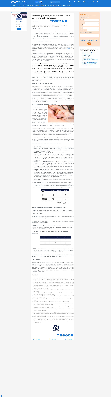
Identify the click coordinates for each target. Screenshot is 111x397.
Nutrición (36, 5)
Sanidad (20, 5)
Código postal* (83, 30)
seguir (18, 28)
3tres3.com (20, 1)
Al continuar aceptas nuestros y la (89, 40)
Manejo (55, 5)
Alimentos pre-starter (86, 55)
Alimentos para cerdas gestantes (89, 62)
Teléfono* (82, 22)
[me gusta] (33, 339)
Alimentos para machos (87, 64)
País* (81, 27)
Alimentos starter (86, 56)
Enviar (89, 43)
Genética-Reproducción (46, 5)
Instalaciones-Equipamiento (64, 5)
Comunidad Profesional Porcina (22, 3)
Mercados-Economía (28, 5)
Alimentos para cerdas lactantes (89, 63)
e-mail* (81, 24)
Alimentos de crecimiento (87, 58)
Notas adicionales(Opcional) (86, 32)
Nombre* (82, 19)
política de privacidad (92, 40)
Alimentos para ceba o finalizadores (90, 59)
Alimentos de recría (86, 60)
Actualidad (13, 5)
